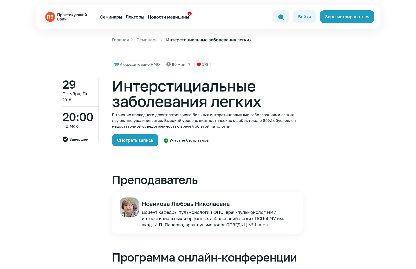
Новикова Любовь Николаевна (186, 203)
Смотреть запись (135, 140)
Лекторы (135, 17)
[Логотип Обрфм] (67, 16)
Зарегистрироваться (347, 16)
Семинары (111, 17)
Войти (304, 16)
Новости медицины (168, 17)
